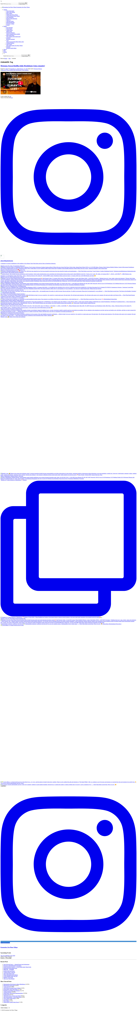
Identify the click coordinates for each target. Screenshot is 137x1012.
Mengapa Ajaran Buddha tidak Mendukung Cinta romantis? (23, 66)
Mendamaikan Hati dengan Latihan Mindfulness (14, 984)
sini (10, 96)
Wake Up (8, 20)
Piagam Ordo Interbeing (11, 18)
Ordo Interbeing (9, 17)
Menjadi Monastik (10, 22)
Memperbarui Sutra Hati (8, 985)
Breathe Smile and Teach (9, 971)
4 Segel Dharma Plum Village (13, 16)
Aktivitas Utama (10, 21)
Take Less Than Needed (8, 978)
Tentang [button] (5, 9)
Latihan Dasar (9, 31)
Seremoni (10, 38)
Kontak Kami (6, 994)
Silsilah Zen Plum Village (12, 14)
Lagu (15, 41)
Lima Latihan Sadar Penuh (9, 998)
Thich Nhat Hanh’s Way (8, 973)
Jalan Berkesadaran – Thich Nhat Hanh (12, 997)
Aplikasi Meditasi (10, 43)
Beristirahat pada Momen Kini (10, 968)
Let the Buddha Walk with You (10, 976)
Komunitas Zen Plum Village (9, 947)
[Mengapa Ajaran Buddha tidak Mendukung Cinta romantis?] (15, 70)
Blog (4, 50)
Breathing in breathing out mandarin (11, 990)
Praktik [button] (5, 26)
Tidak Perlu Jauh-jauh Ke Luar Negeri (12, 995)
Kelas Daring (9, 29)
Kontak (5, 52)
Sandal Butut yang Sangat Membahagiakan (13, 993)
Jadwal (5, 49)
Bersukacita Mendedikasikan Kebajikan (12, 965)
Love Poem (6, 999)
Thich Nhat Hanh (10, 11)
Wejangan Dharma (13, 33)
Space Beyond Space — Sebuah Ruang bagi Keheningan (16, 964)
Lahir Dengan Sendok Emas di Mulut (11, 988)
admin (6, 68)
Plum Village (9, 13)
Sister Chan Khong (10, 12)
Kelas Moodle (9, 27)
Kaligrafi (11, 47)
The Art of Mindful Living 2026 (8, 955)
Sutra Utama (14, 45)
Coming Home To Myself (9, 972)
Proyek (7, 25)
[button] (1, 1)
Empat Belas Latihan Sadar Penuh (11, 1002)
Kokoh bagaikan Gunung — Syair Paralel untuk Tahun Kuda (17, 967)
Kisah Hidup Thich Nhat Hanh (10, 989)
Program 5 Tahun (10, 23)
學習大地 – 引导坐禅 (8, 969)
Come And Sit (6, 986)
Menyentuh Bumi (13, 36)
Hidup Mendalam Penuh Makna (10, 975)
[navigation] (15, 56)
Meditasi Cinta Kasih (8, 977)
